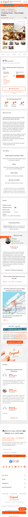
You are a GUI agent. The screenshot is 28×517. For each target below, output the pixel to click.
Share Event (21, 21)
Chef (19, 54)
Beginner (5, 76)
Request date (20, 76)
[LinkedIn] (24, 467)
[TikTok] (9, 467)
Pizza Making (6, 80)
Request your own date (14, 512)
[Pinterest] (18, 467)
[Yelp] (12, 467)
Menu (8, 54)
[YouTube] (15, 467)
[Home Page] (6, 2)
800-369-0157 (15, 516)
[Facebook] (6, 467)
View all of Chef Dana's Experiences (14, 270)
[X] (21, 467)
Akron (6, 320)
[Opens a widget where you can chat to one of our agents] (22, 509)
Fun (4, 77)
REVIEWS (25, 54)
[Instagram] (3, 467)
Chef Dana (14, 239)
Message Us (12, 1)
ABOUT (2, 54)
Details (13, 54)
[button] (1, 2)
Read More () (14, 418)
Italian (5, 79)
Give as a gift (14, 88)
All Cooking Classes (6, 82)
